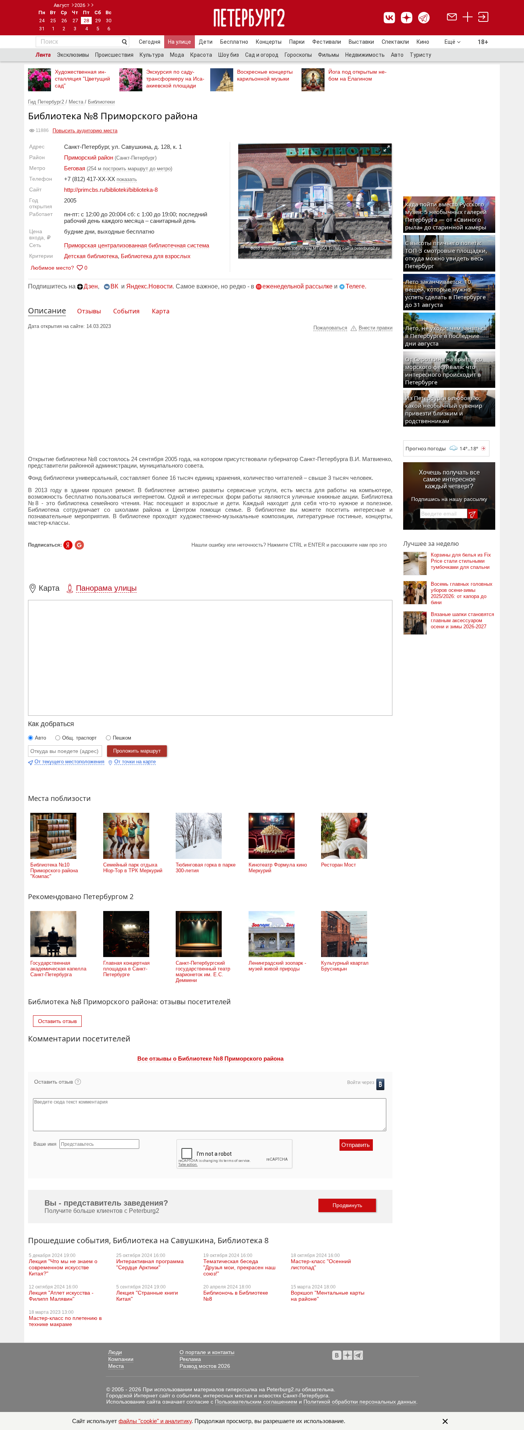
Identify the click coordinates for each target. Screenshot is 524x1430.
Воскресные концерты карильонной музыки (265, 75)
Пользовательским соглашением (256, 1402)
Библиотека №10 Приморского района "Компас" (54, 870)
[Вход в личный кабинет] (483, 18)
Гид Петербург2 (47, 102)
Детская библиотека (91, 256)
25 (53, 20)
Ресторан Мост (338, 865)
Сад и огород (261, 55)
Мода (177, 55)
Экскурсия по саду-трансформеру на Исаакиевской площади (175, 79)
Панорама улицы (106, 588)
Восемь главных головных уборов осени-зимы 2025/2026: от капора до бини (462, 593)
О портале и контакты (207, 1352)
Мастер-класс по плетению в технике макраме (65, 1321)
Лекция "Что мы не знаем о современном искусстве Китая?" (63, 1267)
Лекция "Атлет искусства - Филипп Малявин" (61, 1296)
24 (41, 20)
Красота (201, 55)
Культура (152, 55)
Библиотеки (101, 102)
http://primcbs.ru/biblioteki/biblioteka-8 (111, 189)
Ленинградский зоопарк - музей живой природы (277, 966)
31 (41, 28)
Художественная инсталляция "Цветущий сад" (82, 79)
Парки (297, 42)
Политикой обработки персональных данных (359, 1402)
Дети (206, 42)
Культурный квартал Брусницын (345, 966)
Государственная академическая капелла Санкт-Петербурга (58, 968)
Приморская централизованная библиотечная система (136, 245)
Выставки (361, 42)
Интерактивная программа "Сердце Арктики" (150, 1264)
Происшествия (114, 55)
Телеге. (356, 286)
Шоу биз (228, 55)
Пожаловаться (330, 328)
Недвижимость (365, 55)
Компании (120, 1359)
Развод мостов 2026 (205, 1366)
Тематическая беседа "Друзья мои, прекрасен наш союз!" (239, 1267)
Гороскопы (298, 55)
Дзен (91, 286)
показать (127, 179)
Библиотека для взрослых (156, 256)
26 (64, 20)
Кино (423, 42)
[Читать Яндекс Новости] (68, 545)
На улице (179, 42)
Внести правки (375, 328)
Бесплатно (234, 42)
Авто (397, 55)
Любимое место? (52, 268)
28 (86, 20)
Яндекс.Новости (149, 286)
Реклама (190, 1359)
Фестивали (326, 42)
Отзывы (89, 311)
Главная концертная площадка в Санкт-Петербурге (126, 968)
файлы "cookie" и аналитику (155, 1421)
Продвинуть (347, 1205)
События (126, 311)
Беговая (74, 168)
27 (75, 20)
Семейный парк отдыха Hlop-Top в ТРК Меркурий (132, 867)
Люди (115, 1352)
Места (77, 102)
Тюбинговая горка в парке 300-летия (206, 867)
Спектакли (395, 42)
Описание (47, 310)
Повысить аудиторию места (85, 130)
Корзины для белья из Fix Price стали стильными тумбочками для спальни (461, 561)
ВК (114, 286)
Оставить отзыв (57, 1021)
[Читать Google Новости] (79, 545)
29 (98, 20)
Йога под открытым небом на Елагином (357, 75)
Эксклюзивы (73, 55)
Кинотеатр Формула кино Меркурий (278, 867)
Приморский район (88, 157)
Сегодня (149, 42)
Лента (43, 55)
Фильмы (328, 55)
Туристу (420, 55)
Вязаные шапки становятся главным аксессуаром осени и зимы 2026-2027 (462, 620)
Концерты (269, 42)
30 (108, 20)
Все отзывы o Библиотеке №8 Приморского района (210, 1058)
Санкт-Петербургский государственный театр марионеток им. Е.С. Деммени (203, 971)
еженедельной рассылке (297, 286)
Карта (161, 311)
